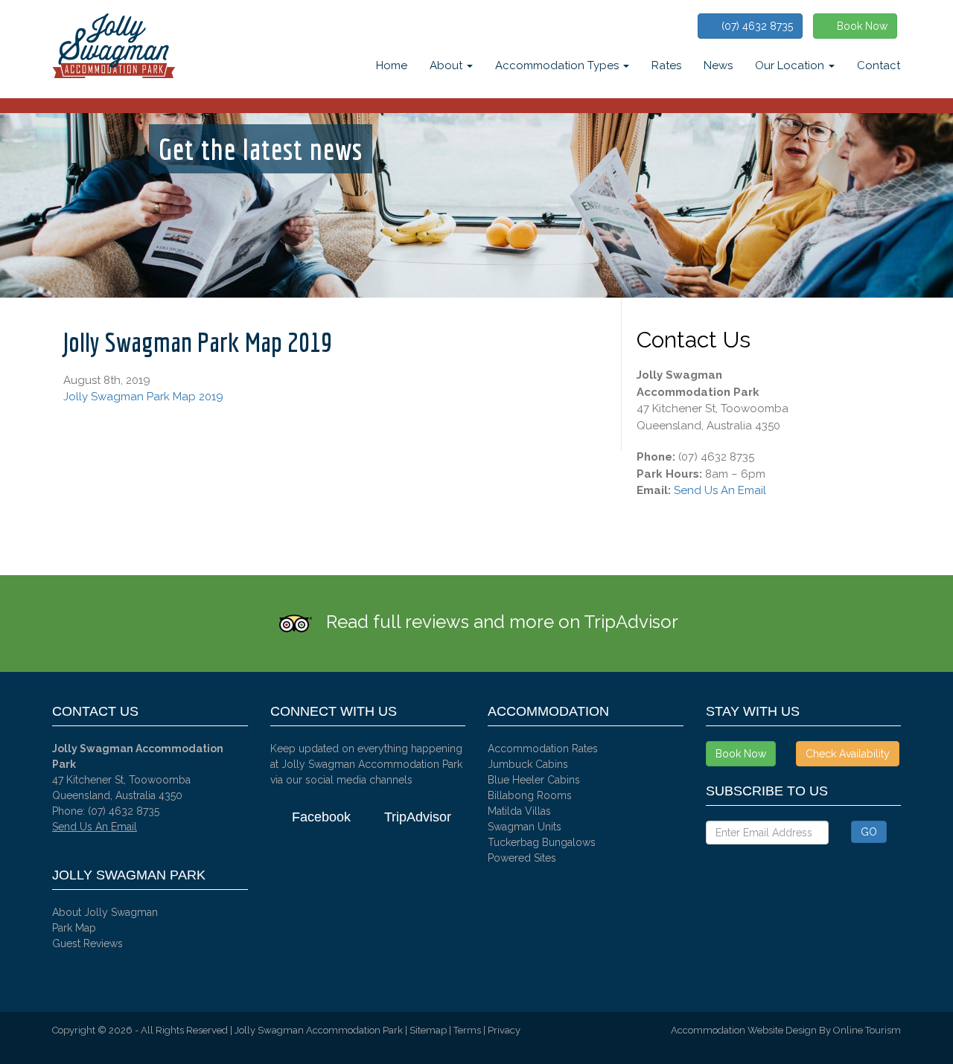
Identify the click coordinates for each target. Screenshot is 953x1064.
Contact (878, 65)
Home (391, 65)
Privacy (504, 1030)
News (718, 65)
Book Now (859, 26)
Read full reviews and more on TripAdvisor (502, 621)
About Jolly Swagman (105, 912)
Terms (467, 1030)
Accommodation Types (558, 65)
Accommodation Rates (543, 748)
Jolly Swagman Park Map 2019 (143, 396)
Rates (666, 65)
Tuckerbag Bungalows (542, 842)
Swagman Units (524, 827)
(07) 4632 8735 (754, 26)
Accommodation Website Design (744, 1030)
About (447, 65)
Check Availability (848, 754)
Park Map (74, 928)
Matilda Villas (519, 811)
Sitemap (428, 1030)
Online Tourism (867, 1030)
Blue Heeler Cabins (534, 780)
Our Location (791, 65)
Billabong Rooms (530, 795)
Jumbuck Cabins (528, 764)
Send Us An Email (720, 490)
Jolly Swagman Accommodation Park (319, 1030)
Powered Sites (522, 858)
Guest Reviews (87, 943)
